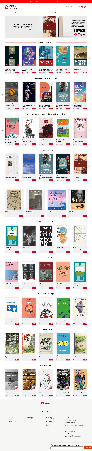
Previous (2, 26)
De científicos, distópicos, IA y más (46, 78)
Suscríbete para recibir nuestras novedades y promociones (65, 445)
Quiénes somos (30, 417)
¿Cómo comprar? (11, 417)
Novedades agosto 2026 (46, 150)
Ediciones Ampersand (46, 222)
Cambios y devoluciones (13, 420)
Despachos (10, 418)
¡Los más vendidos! (46, 258)
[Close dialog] (91, 443)
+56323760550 (48, 425)
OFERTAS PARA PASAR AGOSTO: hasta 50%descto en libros (46, 114)
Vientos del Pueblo (46, 365)
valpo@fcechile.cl (49, 420)
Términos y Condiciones (13, 422)
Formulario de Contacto (31, 418)
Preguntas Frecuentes (12, 421)
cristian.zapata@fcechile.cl (50, 418)
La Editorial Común (46, 329)
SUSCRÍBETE (87, 448)
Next (89, 26)
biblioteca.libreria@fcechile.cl (51, 422)
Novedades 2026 (46, 186)
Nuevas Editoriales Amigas (46, 294)
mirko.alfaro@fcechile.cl (50, 417)
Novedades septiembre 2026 (46, 42)
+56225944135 (48, 424)
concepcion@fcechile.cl (50, 421)
